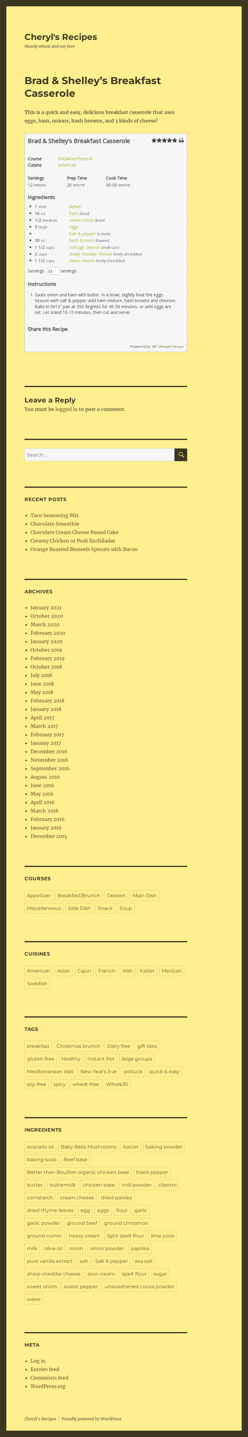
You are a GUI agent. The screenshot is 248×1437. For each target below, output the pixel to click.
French (107, 971)
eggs (74, 227)
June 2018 (42, 684)
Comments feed (49, 1378)
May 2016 (42, 794)
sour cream (101, 1274)
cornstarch (40, 1198)
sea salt (144, 1261)
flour (121, 1210)
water (34, 1299)
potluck (133, 1071)
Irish (127, 971)
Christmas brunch (78, 1046)
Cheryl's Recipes (60, 37)
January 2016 (46, 828)
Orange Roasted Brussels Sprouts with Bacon (84, 549)
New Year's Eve (98, 1071)
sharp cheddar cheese (90, 254)
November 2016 (49, 760)
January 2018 (46, 709)
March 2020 (45, 624)
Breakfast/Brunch (75, 158)
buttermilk (63, 1185)
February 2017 (47, 735)
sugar (160, 1274)
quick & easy (164, 1071)
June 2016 (42, 785)
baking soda (42, 1159)
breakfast (38, 1046)
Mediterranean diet (50, 1071)
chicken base (99, 1185)
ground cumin (44, 1236)
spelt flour (134, 1274)
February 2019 (48, 658)
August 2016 (45, 777)
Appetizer (39, 895)
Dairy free (118, 1046)
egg (85, 1210)
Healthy (70, 1059)
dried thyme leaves (50, 1210)
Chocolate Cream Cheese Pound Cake (75, 532)
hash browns (81, 240)
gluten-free (40, 1059)
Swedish (37, 983)
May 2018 (42, 692)
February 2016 (48, 819)
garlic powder (43, 1223)
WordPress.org (48, 1386)
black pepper (152, 1172)
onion (76, 1248)
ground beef (82, 1223)
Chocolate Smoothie (55, 524)
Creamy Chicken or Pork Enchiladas (73, 541)
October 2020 (47, 616)
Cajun (84, 971)
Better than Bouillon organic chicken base (78, 1172)
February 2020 (48, 633)
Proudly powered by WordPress (92, 1419)
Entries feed (45, 1369)
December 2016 (49, 751)
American (67, 165)
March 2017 (44, 726)
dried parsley (116, 1198)
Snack (105, 908)
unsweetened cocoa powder (139, 1286)
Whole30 (117, 1084)
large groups (137, 1059)
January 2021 (46, 607)
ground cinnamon (126, 1223)
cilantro (167, 1185)
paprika (140, 1248)
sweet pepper (81, 1286)
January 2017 (46, 743)
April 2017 (42, 718)
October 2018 (46, 667)
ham (73, 213)
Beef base (75, 1159)
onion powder (107, 1248)
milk (32, 1248)
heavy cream (84, 1236)
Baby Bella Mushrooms (88, 1147)
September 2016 (50, 768)
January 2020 (46, 641)
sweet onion (81, 220)
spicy (59, 1084)
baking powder (163, 1147)
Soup (125, 908)
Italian (147, 971)
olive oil (53, 1248)
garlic (140, 1210)
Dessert (116, 895)
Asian (63, 971)
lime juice (162, 1236)
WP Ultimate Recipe (168, 346)
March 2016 (45, 811)
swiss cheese (82, 260)
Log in (38, 1361)
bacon (131, 1147)
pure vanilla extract (50, 1261)
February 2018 (47, 701)
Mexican (172, 971)
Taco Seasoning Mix (55, 515)
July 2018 (41, 675)
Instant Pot (101, 1059)
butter (75, 206)
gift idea (147, 1046)
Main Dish (145, 895)
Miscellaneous (44, 908)
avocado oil (40, 1147)
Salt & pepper (82, 233)
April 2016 (43, 802)
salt (84, 1261)
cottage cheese (84, 247)
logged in (66, 409)
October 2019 (46, 650)
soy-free (36, 1084)
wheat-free (86, 1084)
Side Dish (79, 908)
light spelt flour (125, 1236)
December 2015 (49, 836)
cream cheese (77, 1198)
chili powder (137, 1185)
